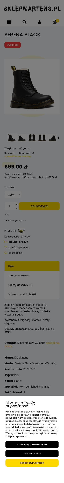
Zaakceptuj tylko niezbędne (32, 444)
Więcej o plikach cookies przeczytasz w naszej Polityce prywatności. (31, 435)
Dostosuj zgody (32, 453)
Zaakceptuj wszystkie (32, 462)
